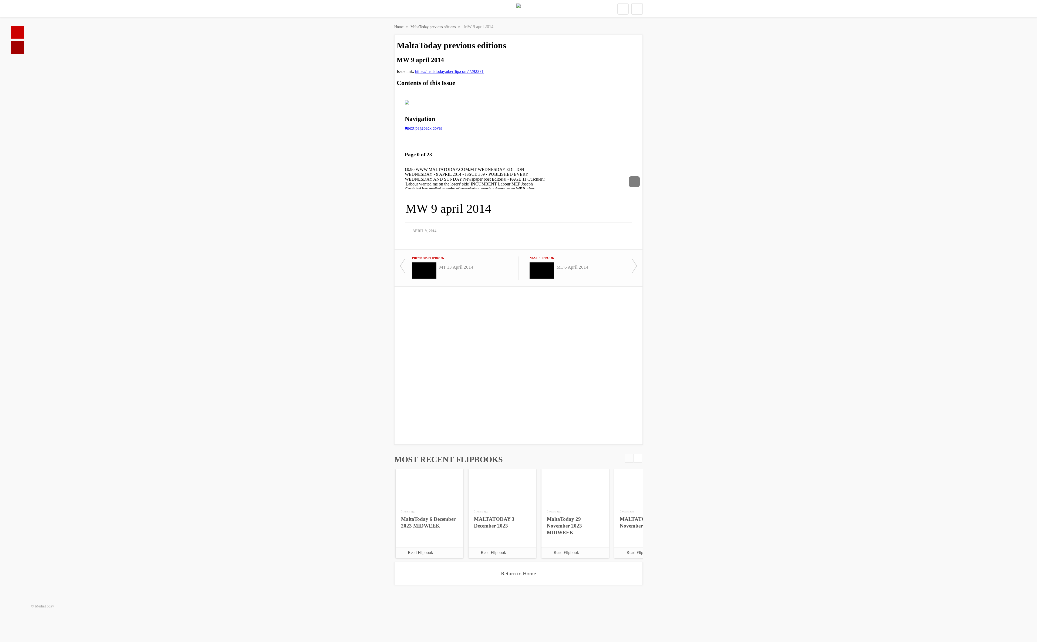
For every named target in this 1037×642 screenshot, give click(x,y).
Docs (17, 47)
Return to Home (518, 573)
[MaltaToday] (518, 9)
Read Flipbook (420, 552)
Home (17, 32)
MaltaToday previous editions (433, 27)
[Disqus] (518, 365)
